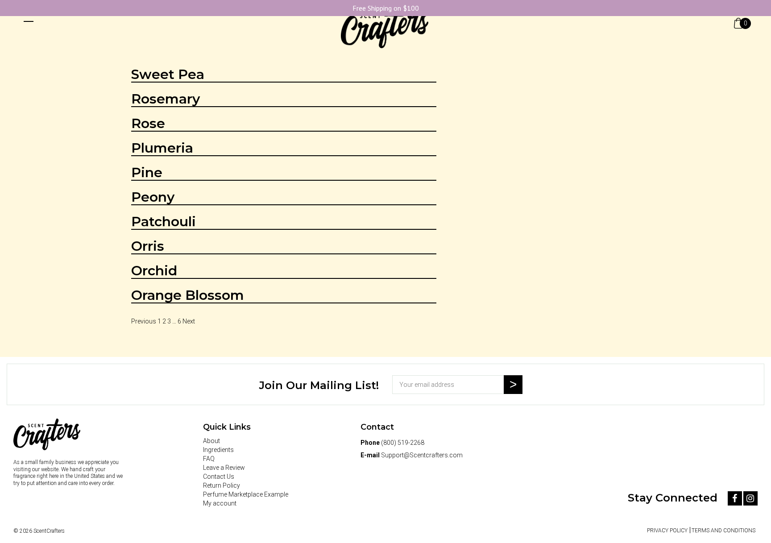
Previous (143, 321)
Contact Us (218, 476)
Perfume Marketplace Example (245, 494)
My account (219, 503)
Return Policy (221, 485)
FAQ (209, 458)
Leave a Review (224, 467)
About (211, 440)
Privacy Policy (667, 530)
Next (188, 321)
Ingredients (218, 449)
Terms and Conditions (723, 530)
